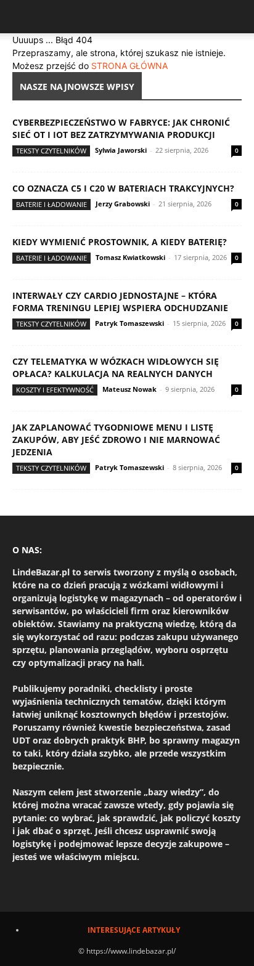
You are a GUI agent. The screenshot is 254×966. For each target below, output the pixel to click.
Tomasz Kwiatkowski (130, 257)
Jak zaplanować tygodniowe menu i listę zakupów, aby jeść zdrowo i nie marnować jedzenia (116, 439)
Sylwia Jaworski (121, 150)
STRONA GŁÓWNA (129, 65)
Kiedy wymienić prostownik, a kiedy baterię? (119, 242)
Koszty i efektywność (55, 389)
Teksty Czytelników (51, 150)
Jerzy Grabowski (123, 203)
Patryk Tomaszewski (129, 323)
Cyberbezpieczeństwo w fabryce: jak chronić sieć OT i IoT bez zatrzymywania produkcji (121, 128)
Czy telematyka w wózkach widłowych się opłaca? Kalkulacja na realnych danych (115, 367)
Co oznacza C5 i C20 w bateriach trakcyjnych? (123, 188)
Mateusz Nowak (129, 389)
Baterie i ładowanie (51, 204)
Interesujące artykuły (134, 930)
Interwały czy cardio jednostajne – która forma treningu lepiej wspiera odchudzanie (120, 302)
